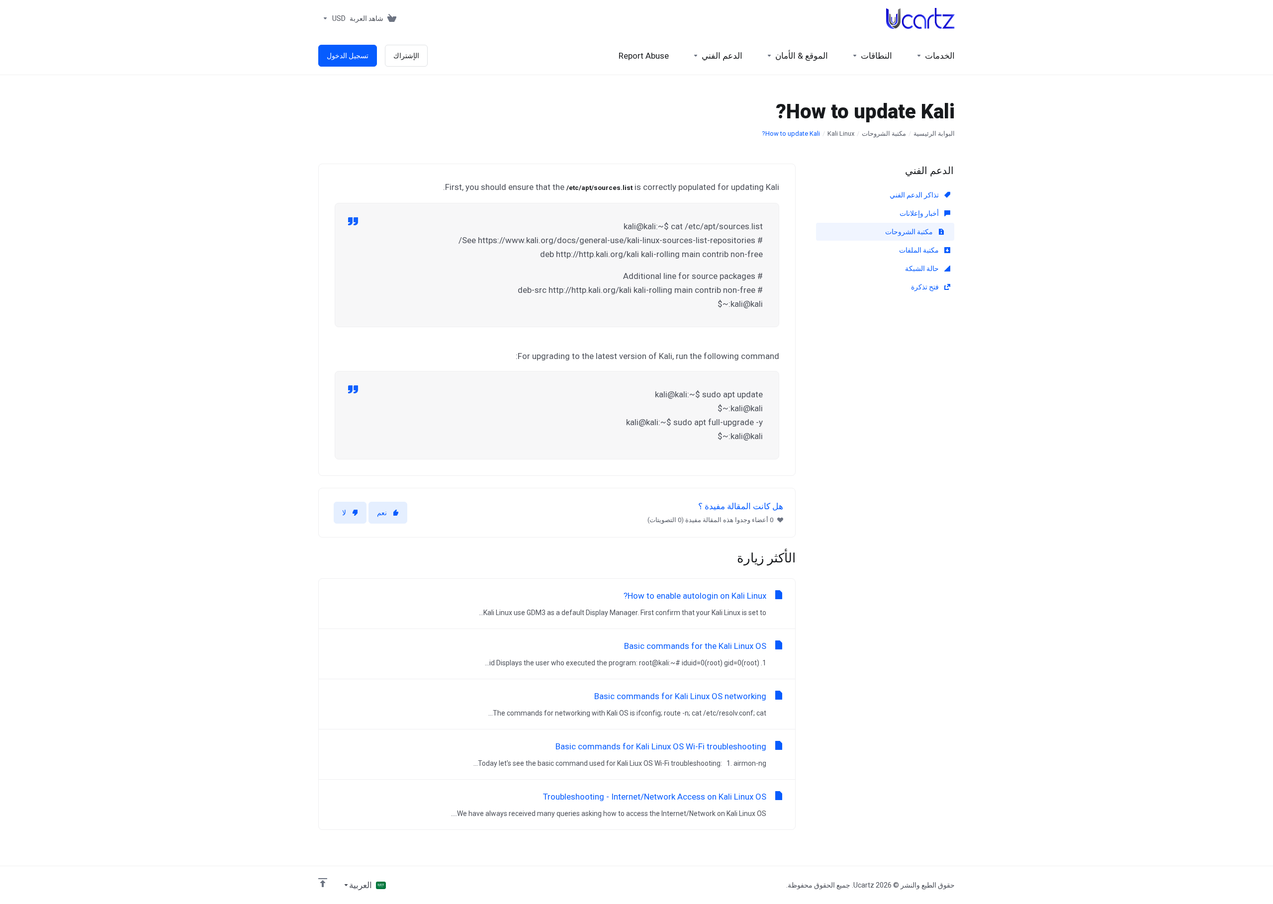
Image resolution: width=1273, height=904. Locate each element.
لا (344, 513)
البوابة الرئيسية (934, 133)
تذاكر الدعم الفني (915, 195)
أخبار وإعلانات (920, 213)
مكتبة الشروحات (884, 133)
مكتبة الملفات (919, 250)
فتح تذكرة (925, 287)
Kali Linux (840, 133)
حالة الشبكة (922, 268)
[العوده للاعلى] (322, 882)
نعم (382, 513)
